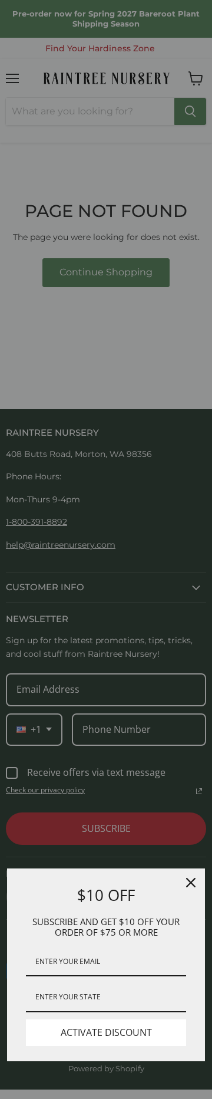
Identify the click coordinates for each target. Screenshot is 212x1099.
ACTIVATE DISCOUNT (106, 1032)
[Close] (191, 882)
